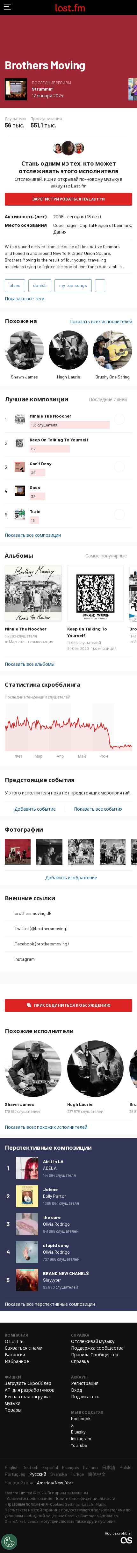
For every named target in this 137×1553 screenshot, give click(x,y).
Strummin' (42, 89)
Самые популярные (106, 556)
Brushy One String (113, 376)
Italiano (90, 1467)
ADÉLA (50, 1168)
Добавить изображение (71, 877)
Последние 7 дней (108, 399)
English (11, 1467)
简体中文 (97, 1474)
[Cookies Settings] (9, 1542)
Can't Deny (40, 463)
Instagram (25, 959)
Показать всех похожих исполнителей (46, 1127)
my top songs (73, 285)
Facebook (80, 1418)
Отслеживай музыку (92, 1341)
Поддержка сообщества (97, 1348)
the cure (52, 1217)
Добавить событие (35, 809)
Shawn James (24, 376)
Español (50, 1467)
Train (35, 511)
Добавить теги (100, 285)
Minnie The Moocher (50, 416)
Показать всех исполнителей (100, 321)
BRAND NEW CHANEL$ (66, 1273)
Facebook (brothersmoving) (41, 943)
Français (70, 1467)
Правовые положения (27, 1504)
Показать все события (98, 809)
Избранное (17, 1361)
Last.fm (70, 7)
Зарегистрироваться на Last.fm (68, 199)
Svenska (58, 1474)
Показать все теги (24, 298)
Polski (125, 1467)
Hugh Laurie (68, 376)
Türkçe (77, 1474)
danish (40, 285)
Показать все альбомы (29, 664)
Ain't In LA (53, 1161)
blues (15, 285)
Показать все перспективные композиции (50, 1304)
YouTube (79, 1445)
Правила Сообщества (94, 1354)
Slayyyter (52, 1280)
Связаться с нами (23, 1348)
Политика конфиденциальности (84, 1498)
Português (15, 1474)
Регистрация (84, 1383)
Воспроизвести (119, 419)
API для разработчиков (29, 1390)
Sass (35, 487)
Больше (130, 419)
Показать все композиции (33, 535)
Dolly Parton (55, 1196)
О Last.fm (15, 1341)
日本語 (108, 1467)
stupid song (56, 1245)
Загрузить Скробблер (28, 1383)
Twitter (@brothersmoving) (41, 928)
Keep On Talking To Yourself (59, 439)
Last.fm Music (94, 1504)
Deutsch (30, 1467)
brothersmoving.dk (33, 913)
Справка (80, 1361)
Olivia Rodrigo (56, 1224)
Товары (13, 1410)
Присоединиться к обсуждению (72, 1005)
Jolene (50, 1189)
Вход (76, 1390)
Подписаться (85, 1396)
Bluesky (78, 1431)
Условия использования (29, 1498)
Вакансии (15, 1354)
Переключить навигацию (7, 7)
